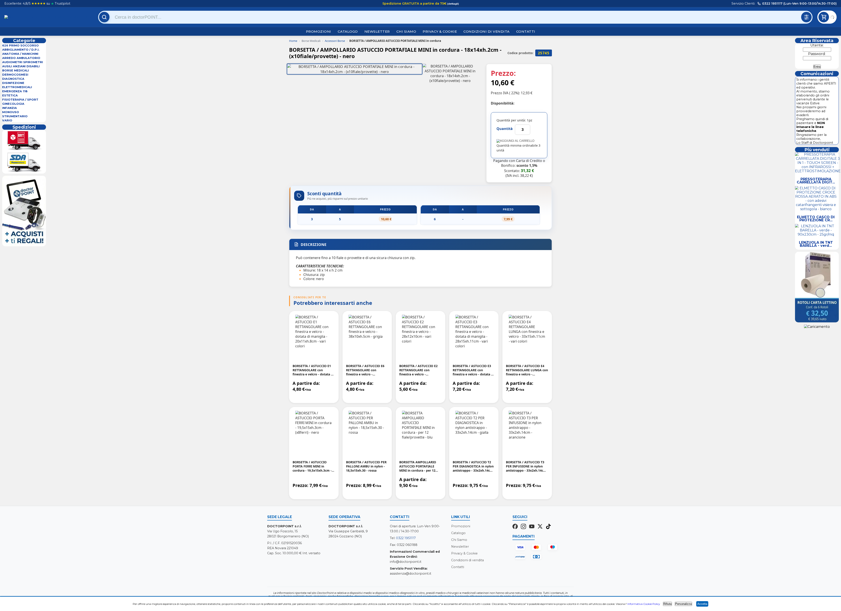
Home (293, 41)
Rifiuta (667, 604)
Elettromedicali (17, 87)
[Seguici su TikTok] (548, 527)
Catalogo (348, 31)
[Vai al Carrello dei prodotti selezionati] (833, 18)
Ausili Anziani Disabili (21, 66)
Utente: (817, 45)
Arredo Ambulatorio (21, 58)
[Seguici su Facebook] (515, 527)
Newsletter (377, 31)
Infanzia (9, 108)
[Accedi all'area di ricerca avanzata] (806, 17)
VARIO (7, 120)
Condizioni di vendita (486, 31)
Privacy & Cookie (440, 31)
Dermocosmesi (15, 74)
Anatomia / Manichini (20, 53)
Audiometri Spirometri (22, 62)
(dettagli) (453, 3)
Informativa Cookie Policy (643, 604)
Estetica (10, 95)
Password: (817, 54)
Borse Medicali (15, 70)
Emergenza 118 (15, 91)
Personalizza (683, 604)
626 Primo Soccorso (20, 45)
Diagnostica (13, 78)
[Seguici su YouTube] (531, 527)
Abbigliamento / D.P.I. (20, 49)
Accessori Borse (335, 41)
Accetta (702, 604)
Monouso (10, 112)
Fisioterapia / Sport (20, 99)
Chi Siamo (406, 31)
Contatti (525, 31)
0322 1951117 (406, 538)
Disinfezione (13, 83)
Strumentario (15, 116)
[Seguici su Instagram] (523, 527)
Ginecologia (13, 103)
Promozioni (318, 31)
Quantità (504, 128)
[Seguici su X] (540, 527)
